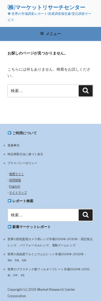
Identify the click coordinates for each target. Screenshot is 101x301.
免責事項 (13, 145)
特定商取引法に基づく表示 (25, 154)
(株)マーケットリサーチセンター (46, 7)
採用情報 (15, 180)
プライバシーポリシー (22, 163)
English (14, 186)
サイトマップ (18, 192)
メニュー (53, 34)
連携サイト (16, 174)
